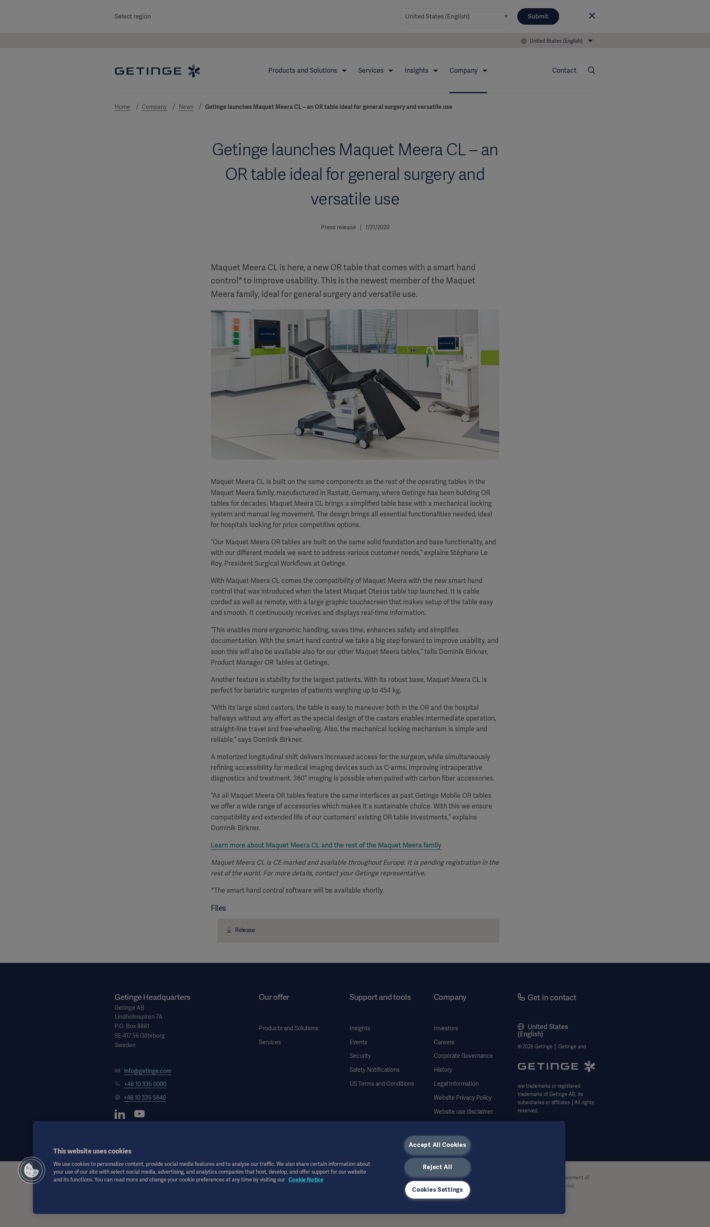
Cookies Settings (437, 1189)
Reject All (437, 1167)
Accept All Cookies (437, 1145)
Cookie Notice (305, 1179)
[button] (31, 1170)
